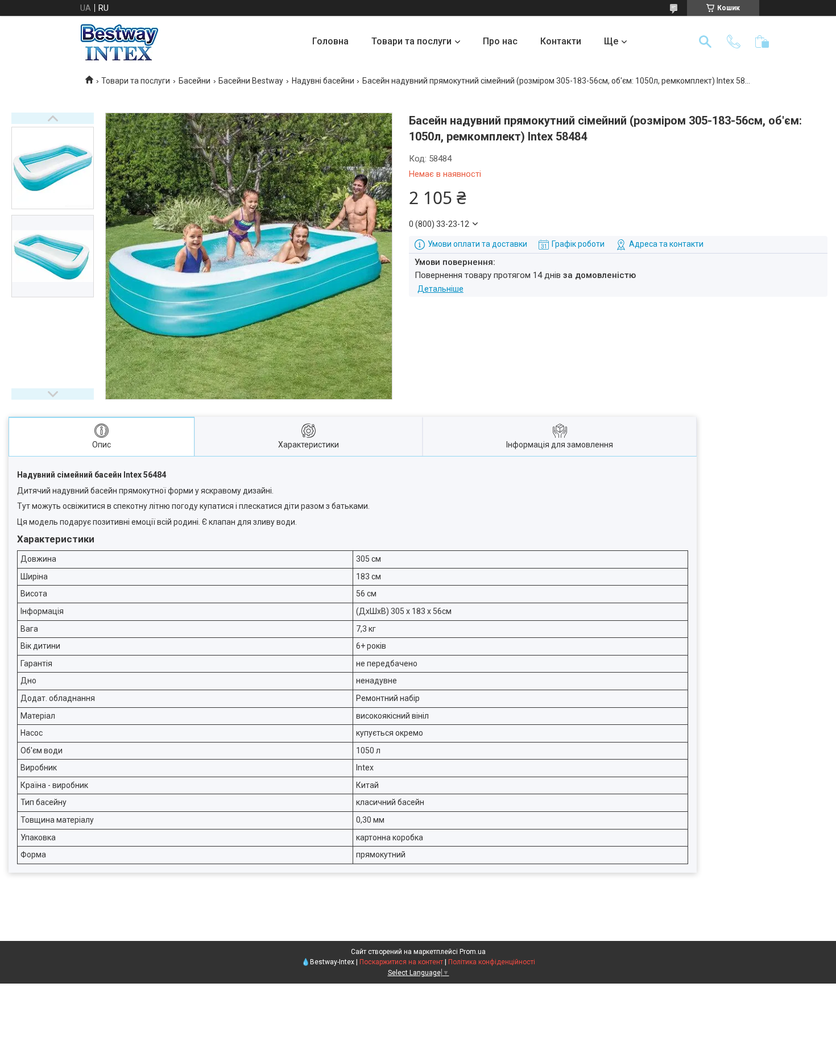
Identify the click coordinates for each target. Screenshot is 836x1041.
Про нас (500, 41)
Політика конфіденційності (491, 962)
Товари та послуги (411, 41)
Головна (330, 41)
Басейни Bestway (250, 80)
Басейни (194, 80)
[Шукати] (705, 41)
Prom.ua (473, 952)
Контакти (560, 41)
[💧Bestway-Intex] (119, 41)
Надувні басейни (323, 80)
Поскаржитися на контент (401, 962)
